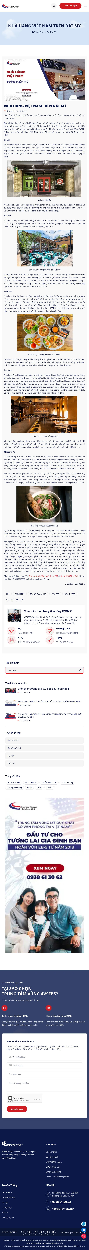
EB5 (8, 594)
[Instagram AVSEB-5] (35, 1232)
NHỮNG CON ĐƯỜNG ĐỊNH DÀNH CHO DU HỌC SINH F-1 (43, 689)
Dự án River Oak (49, 782)
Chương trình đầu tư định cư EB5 (43, 576)
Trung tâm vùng (15, 787)
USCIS (49, 787)
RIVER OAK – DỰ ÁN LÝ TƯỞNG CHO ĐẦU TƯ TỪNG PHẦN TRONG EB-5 (48, 701)
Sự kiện (11, 755)
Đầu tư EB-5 (30, 782)
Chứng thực (7, 1207)
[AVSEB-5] (12, 1143)
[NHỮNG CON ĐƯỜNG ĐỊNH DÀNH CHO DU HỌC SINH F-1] (10, 690)
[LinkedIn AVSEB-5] (53, 1232)
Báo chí (11, 763)
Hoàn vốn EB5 (14, 782)
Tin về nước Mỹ (14, 748)
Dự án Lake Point (53, 1172)
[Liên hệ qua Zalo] (83, 1224)
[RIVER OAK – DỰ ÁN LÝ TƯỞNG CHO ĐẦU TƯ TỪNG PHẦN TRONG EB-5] (10, 703)
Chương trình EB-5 (54, 1162)
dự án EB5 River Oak (69, 576)
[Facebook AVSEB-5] (23, 1232)
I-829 (29, 787)
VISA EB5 (55, 594)
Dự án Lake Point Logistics (57, 1176)
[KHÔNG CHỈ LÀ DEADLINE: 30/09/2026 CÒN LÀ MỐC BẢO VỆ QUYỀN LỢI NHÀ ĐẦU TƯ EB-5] (10, 716)
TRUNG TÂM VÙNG (38, 594)
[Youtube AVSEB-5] (29, 1232)
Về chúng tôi (51, 1152)
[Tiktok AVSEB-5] (41, 1232)
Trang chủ (38, 32)
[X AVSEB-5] (47, 1232)
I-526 (39, 787)
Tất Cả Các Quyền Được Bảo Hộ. (73, 1233)
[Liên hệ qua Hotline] (83, 1236)
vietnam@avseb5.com (63, 1208)
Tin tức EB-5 (52, 32)
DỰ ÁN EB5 (19, 594)
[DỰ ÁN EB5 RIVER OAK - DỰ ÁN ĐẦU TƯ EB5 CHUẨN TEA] (44, 875)
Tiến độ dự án (8, 1217)
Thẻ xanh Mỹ (67, 782)
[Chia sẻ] (7, 600)
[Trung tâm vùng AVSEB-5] (10, 6)
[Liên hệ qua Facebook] (83, 1230)
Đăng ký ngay (17, 1109)
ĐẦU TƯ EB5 (70, 594)
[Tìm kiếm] (80, 670)
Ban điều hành (52, 1157)
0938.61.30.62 (61, 1201)
